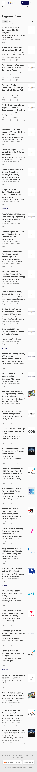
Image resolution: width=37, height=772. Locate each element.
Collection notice (19, 757)
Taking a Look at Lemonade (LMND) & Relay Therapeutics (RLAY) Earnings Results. (12, 94)
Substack (8, 768)
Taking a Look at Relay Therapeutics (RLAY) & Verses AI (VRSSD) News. (13, 318)
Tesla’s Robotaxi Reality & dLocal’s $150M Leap (13, 293)
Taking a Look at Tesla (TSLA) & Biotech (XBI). (13, 220)
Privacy (27, 755)
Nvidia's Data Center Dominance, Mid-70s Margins (11, 30)
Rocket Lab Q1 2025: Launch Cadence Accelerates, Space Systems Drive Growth (11, 511)
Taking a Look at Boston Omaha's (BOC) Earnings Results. (13, 400)
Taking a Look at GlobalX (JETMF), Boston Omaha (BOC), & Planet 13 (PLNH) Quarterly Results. (13, 54)
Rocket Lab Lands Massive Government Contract (13, 676)
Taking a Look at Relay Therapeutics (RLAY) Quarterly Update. (12, 557)
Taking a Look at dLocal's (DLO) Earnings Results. (13, 417)
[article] (18, 35)
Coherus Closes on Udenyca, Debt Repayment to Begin (13, 653)
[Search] (33, 22)
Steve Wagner (15, 40)
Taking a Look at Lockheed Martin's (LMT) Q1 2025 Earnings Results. (13, 639)
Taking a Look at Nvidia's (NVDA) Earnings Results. (13, 36)
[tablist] (7, 22)
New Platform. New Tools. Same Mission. (12, 375)
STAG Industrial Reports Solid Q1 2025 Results (12, 570)
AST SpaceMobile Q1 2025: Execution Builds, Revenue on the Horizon (13, 451)
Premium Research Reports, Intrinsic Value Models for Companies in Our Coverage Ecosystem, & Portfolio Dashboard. (12, 338)
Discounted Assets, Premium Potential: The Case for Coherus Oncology (13, 274)
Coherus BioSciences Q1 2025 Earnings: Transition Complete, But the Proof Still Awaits (13, 471)
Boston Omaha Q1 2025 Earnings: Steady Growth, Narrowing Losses (13, 393)
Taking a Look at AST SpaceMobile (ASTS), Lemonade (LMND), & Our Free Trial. (13, 198)
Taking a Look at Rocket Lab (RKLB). (11, 681)
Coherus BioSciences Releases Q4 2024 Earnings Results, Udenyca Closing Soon (13, 713)
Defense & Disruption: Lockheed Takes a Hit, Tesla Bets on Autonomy (13, 132)
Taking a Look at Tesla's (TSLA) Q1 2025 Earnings (12, 619)
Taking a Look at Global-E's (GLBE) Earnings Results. (11, 437)
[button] (3, 7)
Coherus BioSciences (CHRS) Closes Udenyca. (11, 659)
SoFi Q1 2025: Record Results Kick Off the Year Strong (12, 593)
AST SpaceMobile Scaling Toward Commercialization (13, 731)
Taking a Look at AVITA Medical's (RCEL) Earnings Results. (13, 497)
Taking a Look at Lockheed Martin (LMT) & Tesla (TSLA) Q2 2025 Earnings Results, (13, 138)
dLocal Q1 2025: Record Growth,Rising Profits (12, 412)
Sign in (32, 3)
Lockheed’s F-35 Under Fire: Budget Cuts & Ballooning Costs (12, 254)
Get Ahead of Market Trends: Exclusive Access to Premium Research (13, 331)
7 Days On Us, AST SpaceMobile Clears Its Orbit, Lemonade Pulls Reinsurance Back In (12, 192)
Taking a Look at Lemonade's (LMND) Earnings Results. (12, 537)
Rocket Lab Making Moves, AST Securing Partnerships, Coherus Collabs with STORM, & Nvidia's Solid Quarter (13, 356)
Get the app (28, 762)
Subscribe (25, 3)
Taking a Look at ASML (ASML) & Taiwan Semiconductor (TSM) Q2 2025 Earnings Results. (13, 158)
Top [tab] (10, 22)
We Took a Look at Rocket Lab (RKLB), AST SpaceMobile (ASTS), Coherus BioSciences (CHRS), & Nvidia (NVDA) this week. (13, 362)
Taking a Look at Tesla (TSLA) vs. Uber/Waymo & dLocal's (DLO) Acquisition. (13, 298)
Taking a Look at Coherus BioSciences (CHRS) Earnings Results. (12, 477)
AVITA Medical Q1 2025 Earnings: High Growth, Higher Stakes (12, 491)
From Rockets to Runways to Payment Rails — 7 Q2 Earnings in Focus (13, 67)
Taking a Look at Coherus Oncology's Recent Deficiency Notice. (12, 178)
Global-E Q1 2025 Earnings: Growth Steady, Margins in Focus (13, 431)
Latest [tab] (5, 22)
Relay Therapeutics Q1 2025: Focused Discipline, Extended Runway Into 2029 (13, 551)
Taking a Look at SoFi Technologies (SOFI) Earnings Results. (12, 599)
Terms (33, 755)
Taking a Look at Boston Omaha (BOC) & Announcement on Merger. (13, 699)
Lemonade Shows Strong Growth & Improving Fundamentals (12, 531)
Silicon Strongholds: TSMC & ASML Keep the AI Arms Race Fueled (13, 152)
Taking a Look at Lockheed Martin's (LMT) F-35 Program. (12, 260)
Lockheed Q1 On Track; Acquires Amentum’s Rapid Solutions (13, 633)
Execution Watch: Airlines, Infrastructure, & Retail (13, 49)
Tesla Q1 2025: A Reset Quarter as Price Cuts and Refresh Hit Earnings (13, 613)
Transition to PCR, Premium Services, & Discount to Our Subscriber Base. (11, 380)
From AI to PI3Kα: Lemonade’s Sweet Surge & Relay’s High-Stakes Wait (13, 87)
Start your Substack (13, 762)
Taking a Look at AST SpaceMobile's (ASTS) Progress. (13, 240)
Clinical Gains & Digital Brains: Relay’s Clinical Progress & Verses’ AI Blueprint (11, 311)
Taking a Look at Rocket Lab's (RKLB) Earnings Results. (12, 517)
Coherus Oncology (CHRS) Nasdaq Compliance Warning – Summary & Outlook (13, 172)
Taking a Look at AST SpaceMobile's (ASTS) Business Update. (12, 736)
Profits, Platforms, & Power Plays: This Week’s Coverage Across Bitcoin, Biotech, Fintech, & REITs (13, 107)
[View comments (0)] (10, 42)
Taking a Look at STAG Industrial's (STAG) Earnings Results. (13, 575)
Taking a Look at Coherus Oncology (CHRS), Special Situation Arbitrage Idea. (11, 280)
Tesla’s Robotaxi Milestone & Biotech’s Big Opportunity (13, 215)
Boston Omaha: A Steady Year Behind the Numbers (13, 694)
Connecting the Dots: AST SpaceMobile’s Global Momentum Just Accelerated (13, 234)
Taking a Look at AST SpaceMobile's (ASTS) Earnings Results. (12, 457)
